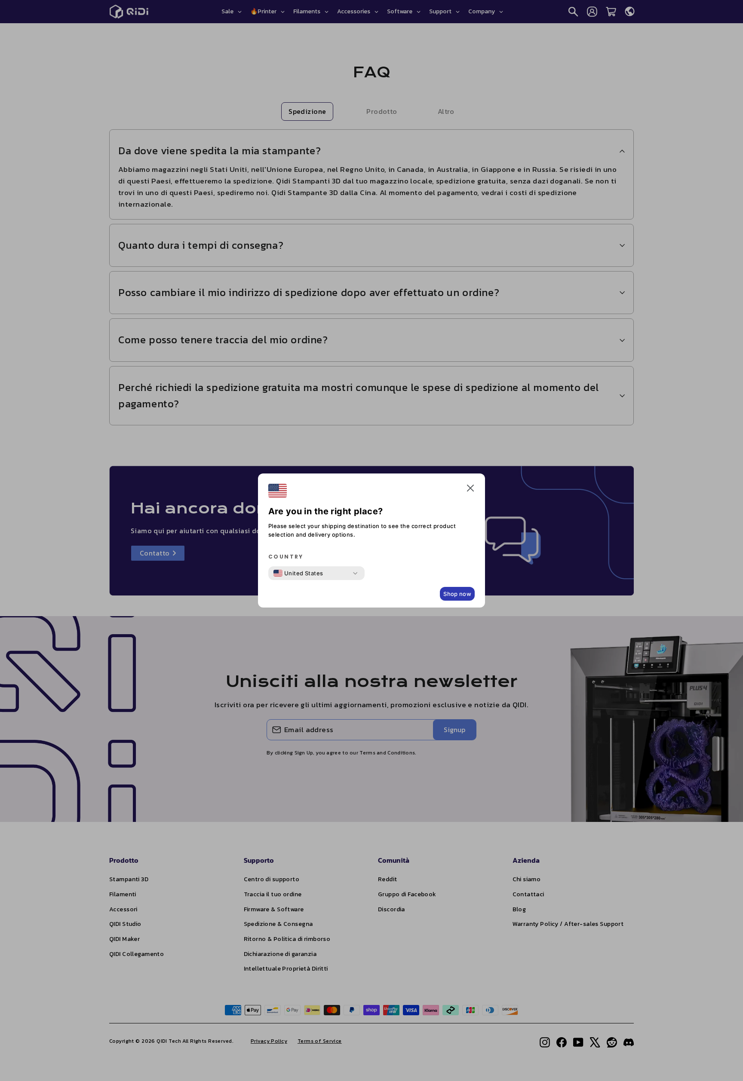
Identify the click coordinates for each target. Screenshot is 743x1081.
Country (286, 556)
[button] (470, 490)
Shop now (457, 593)
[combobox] (298, 573)
